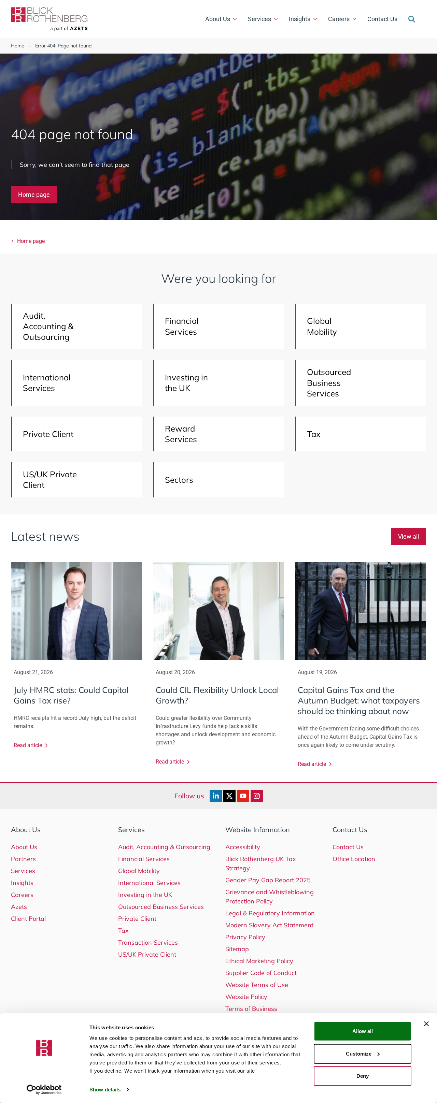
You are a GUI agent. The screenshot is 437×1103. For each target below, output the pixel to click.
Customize (358, 1053)
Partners (23, 859)
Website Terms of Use (256, 985)
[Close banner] (426, 1023)
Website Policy (246, 997)
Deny (362, 1076)
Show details (105, 1089)
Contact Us (382, 19)
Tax (123, 930)
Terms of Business (251, 1009)
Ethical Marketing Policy (259, 961)
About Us (217, 19)
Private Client (137, 919)
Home (17, 46)
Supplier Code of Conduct (261, 973)
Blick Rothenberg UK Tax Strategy (260, 863)
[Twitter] (229, 796)
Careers (339, 19)
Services (259, 19)
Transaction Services (148, 942)
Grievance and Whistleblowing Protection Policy (269, 896)
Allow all (362, 1031)
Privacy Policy (245, 937)
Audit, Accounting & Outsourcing (164, 847)
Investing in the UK (145, 895)
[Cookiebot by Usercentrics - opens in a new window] (44, 1090)
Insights (299, 19)
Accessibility (242, 847)
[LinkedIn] (216, 796)
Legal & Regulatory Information (270, 913)
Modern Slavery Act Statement (269, 925)
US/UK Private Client (147, 954)
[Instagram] (257, 796)
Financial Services (144, 859)
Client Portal (28, 919)
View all (408, 536)
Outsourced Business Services (161, 907)
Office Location (354, 859)
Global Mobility (139, 871)
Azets (19, 907)
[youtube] (243, 796)
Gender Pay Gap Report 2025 (268, 880)
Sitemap (237, 949)
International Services (149, 883)
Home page (34, 194)
